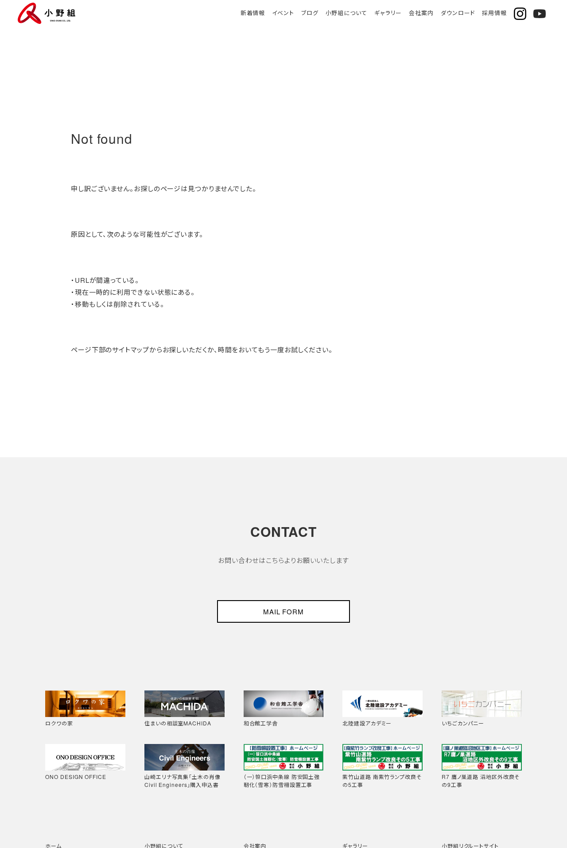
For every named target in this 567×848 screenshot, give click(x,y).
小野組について (346, 12)
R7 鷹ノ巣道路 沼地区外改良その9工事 (481, 780)
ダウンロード (458, 12)
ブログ (309, 12)
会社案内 (421, 12)
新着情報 (253, 12)
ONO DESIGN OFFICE (75, 776)
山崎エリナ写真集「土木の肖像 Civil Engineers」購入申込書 (182, 780)
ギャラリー (388, 12)
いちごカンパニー (463, 723)
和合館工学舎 (261, 723)
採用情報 (494, 12)
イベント (283, 12)
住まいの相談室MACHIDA (177, 723)
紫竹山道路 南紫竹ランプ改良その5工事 (382, 780)
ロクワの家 (59, 723)
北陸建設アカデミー (367, 723)
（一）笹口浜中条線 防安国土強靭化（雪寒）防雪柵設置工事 (282, 780)
